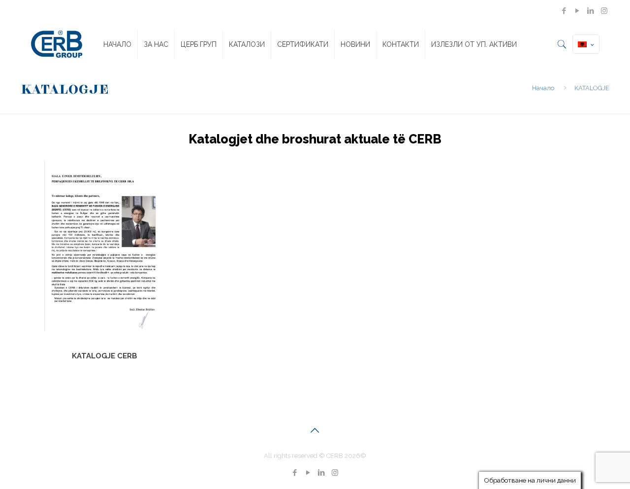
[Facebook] (564, 10)
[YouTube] (577, 10)
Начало (543, 88)
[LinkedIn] (591, 10)
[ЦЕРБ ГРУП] (57, 44)
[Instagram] (604, 10)
